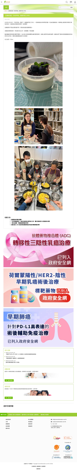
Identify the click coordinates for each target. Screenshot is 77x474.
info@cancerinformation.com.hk (59, 419)
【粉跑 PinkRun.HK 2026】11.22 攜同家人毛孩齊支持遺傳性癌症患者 (21, 354)
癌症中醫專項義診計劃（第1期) (12, 362)
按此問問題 (10, 380)
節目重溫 (30, 421)
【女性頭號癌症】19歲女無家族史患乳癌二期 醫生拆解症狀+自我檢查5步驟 (30, 221)
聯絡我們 (30, 426)
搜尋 (71, 7)
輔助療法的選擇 (45, 414)
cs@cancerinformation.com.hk (59, 421)
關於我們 (30, 423)
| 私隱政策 (34, 466)
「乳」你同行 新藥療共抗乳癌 (39, 418)
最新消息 (8, 428)
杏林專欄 (8, 426)
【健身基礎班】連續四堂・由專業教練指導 (15, 358)
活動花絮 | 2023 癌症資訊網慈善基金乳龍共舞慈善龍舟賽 (25, 224)
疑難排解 (8, 423)
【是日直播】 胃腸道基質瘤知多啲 (19, 223)
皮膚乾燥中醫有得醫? (16, 219)
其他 (6, 10)
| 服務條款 (38, 466)
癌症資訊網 (8, 419)
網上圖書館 (30, 419)
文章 (7, 421)
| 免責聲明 (43, 466)
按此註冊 (10, 397)
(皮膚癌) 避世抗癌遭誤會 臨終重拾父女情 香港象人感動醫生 (23, 414)
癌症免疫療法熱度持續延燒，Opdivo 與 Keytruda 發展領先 (15, 418)
